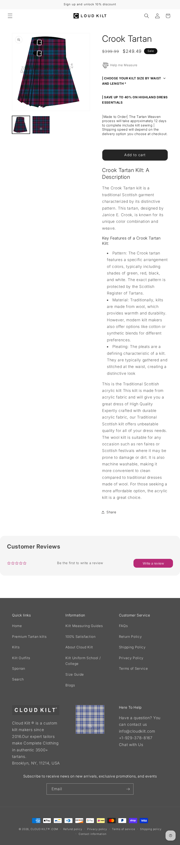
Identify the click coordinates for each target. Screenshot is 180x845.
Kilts (16, 647)
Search (18, 679)
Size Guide (74, 674)
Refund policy (72, 829)
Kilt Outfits (21, 658)
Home (17, 626)
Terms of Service (133, 668)
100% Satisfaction (80, 637)
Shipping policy (151, 829)
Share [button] (111, 512)
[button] (10, 16)
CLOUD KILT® (40, 829)
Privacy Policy (131, 658)
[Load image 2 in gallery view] (41, 125)
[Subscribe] (128, 789)
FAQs (123, 626)
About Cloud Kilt (79, 647)
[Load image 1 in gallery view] (21, 125)
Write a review (153, 563)
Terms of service (123, 829)
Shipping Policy (132, 647)
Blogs (70, 685)
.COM (54, 829)
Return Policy (130, 637)
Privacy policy (97, 829)
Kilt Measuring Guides (84, 626)
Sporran (18, 668)
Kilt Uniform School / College (83, 661)
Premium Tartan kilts (29, 637)
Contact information (92, 834)
